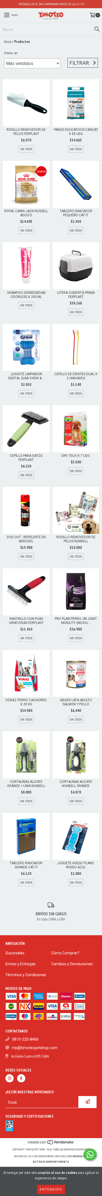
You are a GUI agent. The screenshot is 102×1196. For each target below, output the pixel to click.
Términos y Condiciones (25, 975)
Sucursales (14, 953)
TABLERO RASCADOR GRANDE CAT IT (26, 865)
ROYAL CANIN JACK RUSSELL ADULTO (26, 213)
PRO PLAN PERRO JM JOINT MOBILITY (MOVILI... (76, 621)
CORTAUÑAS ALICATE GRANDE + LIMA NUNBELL (26, 784)
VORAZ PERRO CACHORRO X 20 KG (26, 702)
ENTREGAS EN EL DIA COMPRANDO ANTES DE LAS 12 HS (51, 4)
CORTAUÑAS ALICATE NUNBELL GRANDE (76, 784)
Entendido (51, 1189)
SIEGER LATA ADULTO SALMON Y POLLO (76, 702)
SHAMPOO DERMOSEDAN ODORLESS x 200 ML (26, 295)
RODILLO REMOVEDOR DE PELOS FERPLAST (26, 132)
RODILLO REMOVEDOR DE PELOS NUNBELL (75, 539)
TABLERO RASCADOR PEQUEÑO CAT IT (76, 213)
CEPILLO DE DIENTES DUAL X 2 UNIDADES (75, 376)
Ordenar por (11, 53)
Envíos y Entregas (20, 964)
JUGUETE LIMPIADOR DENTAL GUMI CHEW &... (26, 376)
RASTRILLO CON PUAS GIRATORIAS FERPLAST (26, 621)
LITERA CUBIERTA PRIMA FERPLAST (76, 295)
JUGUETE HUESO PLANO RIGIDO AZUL (75, 865)
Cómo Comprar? (65, 953)
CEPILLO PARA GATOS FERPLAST (26, 458)
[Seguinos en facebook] (21, 1078)
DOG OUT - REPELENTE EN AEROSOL (26, 539)
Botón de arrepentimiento (51, 1162)
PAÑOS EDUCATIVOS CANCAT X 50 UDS (76, 132)
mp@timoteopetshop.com (34, 1048)
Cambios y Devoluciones (72, 964)
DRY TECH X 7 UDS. (75, 456)
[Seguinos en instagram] (9, 1078)
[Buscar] (96, 29)
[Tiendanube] (51, 1144)
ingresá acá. (80, 1156)
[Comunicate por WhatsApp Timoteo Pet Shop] (90, 1154)
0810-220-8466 (25, 1039)
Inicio (7, 41)
